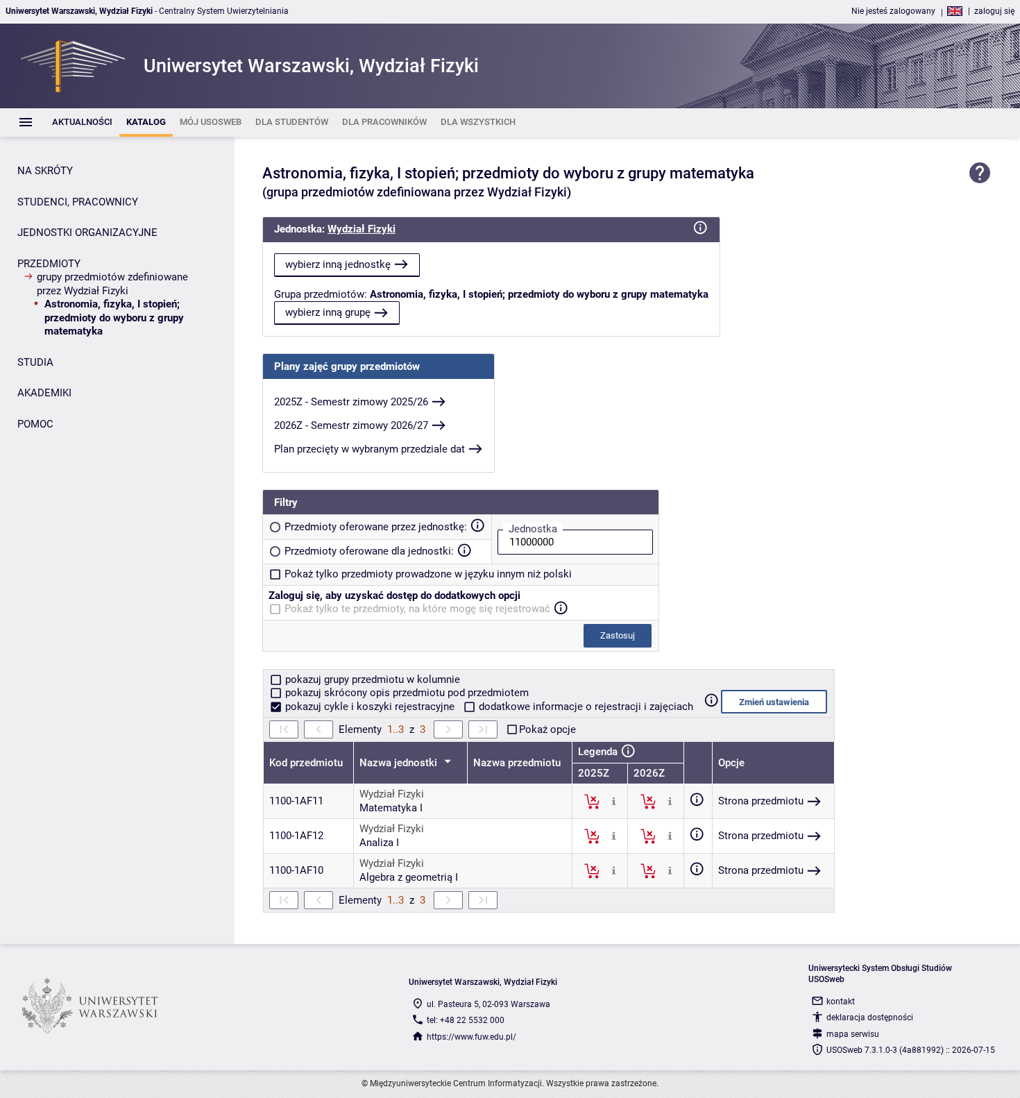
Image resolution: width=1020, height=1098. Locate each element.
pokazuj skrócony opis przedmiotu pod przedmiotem (405, 692)
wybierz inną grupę (328, 312)
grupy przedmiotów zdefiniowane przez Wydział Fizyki (112, 284)
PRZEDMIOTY (48, 263)
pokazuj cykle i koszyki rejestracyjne (369, 706)
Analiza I (379, 842)
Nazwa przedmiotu (517, 763)
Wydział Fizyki (362, 229)
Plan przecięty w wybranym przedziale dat (369, 449)
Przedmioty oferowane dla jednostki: (369, 551)
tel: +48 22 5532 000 (465, 1020)
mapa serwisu (852, 1034)
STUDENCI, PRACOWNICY (77, 202)
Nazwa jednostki (399, 763)
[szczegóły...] (613, 801)
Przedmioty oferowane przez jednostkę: (376, 527)
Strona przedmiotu (761, 801)
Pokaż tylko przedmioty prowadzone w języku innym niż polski (428, 574)
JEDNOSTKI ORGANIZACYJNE (87, 232)
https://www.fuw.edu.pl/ (471, 1037)
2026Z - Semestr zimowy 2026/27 (351, 425)
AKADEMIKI (44, 393)
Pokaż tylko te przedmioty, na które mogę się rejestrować (417, 608)
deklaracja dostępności (869, 1017)
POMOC (35, 424)
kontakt (840, 1001)
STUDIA (35, 362)
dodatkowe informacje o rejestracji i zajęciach (584, 706)
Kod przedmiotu (306, 763)
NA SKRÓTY (45, 170)
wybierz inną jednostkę (338, 264)
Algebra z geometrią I (408, 877)
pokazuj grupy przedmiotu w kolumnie (371, 679)
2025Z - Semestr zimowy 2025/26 (351, 402)
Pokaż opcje (547, 729)
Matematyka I (391, 808)
